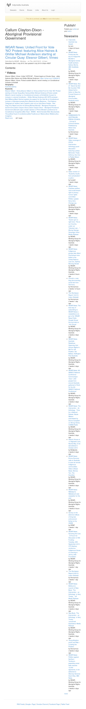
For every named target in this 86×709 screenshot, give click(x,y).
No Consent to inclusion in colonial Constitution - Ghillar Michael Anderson (30, 96)
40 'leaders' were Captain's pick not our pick (27, 103)
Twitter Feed (65, 704)
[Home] (9, 4)
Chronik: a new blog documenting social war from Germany (74, 281)
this (44, 19)
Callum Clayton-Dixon (21, 108)
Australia (8, 87)
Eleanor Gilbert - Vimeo (13, 91)
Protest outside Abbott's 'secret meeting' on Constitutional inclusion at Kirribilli (31, 94)
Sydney (13, 87)
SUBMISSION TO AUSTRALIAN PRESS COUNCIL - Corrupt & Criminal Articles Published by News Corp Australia (74, 122)
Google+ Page (30, 704)
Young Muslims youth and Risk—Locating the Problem (74, 643)
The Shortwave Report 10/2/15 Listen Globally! (73, 295)
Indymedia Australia (20, 4)
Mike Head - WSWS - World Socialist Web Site (37, 112)
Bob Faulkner (32, 114)
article (75, 29)
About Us (45, 10)
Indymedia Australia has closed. (72, 42)
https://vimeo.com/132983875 (50, 78)
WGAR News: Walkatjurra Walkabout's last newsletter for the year (74, 494)
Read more (9, 118)
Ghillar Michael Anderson (38, 93)
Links (37, 10)
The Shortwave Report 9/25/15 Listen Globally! (73, 573)
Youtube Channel (42, 704)
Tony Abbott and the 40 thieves (19, 105)
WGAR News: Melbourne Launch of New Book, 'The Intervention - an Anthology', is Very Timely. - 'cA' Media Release (74, 591)
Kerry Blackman (30, 101)
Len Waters (41, 114)
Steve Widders (50, 114)
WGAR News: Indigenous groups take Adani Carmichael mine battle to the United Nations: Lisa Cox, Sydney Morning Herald (74, 256)
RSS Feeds (20, 704)
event (69, 31)
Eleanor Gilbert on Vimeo (29, 91)
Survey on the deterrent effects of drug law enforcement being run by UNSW (73, 518)
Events (22, 10)
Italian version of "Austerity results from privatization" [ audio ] (74, 175)
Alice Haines (26, 93)
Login (53, 10)
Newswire (13, 10)
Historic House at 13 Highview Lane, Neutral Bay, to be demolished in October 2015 (74, 443)
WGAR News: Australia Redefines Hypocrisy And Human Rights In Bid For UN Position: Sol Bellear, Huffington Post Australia (74, 347)
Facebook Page (54, 704)
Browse (29, 10)
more (66, 694)
